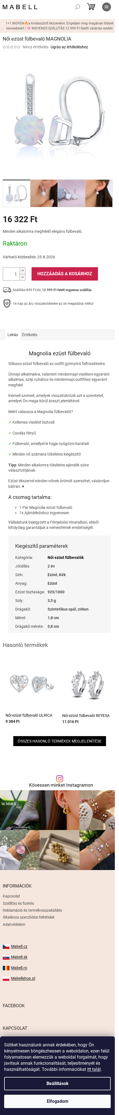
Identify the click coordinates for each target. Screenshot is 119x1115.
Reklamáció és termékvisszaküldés (32, 910)
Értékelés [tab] (29, 334)
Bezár (41, 321)
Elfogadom (57, 1101)
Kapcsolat (11, 896)
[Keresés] (77, 6)
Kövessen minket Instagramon (61, 785)
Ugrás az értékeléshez (69, 47)
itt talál (94, 1069)
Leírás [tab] (12, 334)
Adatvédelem (14, 924)
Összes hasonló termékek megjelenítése (60, 741)
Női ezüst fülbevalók (66, 557)
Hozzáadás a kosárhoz (64, 273)
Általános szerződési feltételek (29, 917)
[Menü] (106, 6)
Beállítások (57, 1083)
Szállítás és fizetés (18, 903)
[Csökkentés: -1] (22, 277)
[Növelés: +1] (22, 271)
